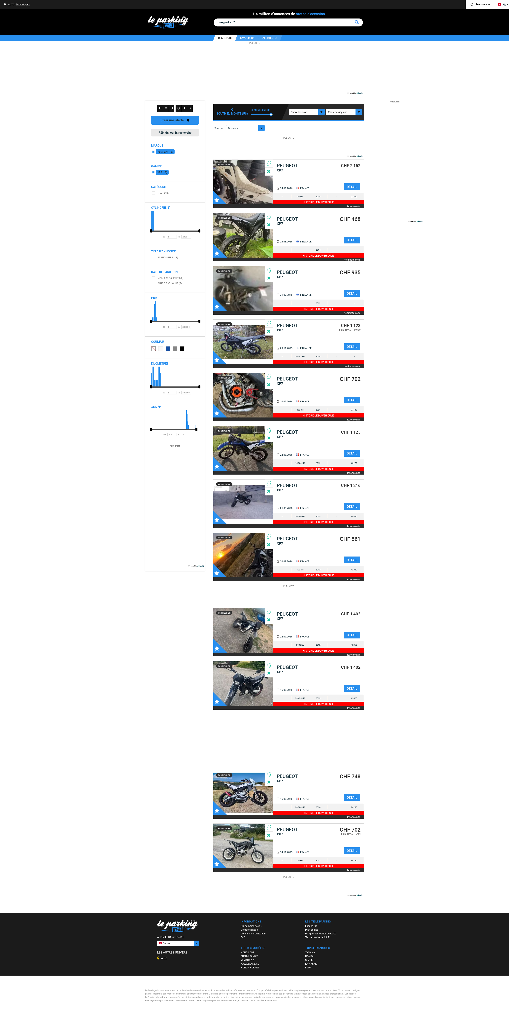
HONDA (309, 956)
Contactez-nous (249, 929)
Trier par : (220, 128)
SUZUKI (309, 959)
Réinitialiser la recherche (175, 132)
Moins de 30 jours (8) (170, 278)
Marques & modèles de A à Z (320, 933)
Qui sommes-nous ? (251, 925)
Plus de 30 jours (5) (169, 283)
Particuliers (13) (167, 257)
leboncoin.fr (353, 206)
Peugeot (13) (165, 151)
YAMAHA (310, 952)
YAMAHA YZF (248, 959)
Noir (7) (182, 348)
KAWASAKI (311, 963)
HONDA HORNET (250, 967)
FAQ (243, 937)
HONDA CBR (247, 952)
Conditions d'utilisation (253, 933)
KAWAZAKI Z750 (250, 963)
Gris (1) (175, 348)
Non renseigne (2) (153, 348)
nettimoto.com (352, 259)
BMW (308, 967)
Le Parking (170, 23)
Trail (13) (163, 193)
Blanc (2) (160, 348)
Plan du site (311, 929)
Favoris (220, 197)
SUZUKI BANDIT (249, 956)
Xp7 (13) (162, 172)
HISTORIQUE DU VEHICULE (318, 202)
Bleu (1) (168, 348)
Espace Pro (311, 925)
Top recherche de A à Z (317, 937)
